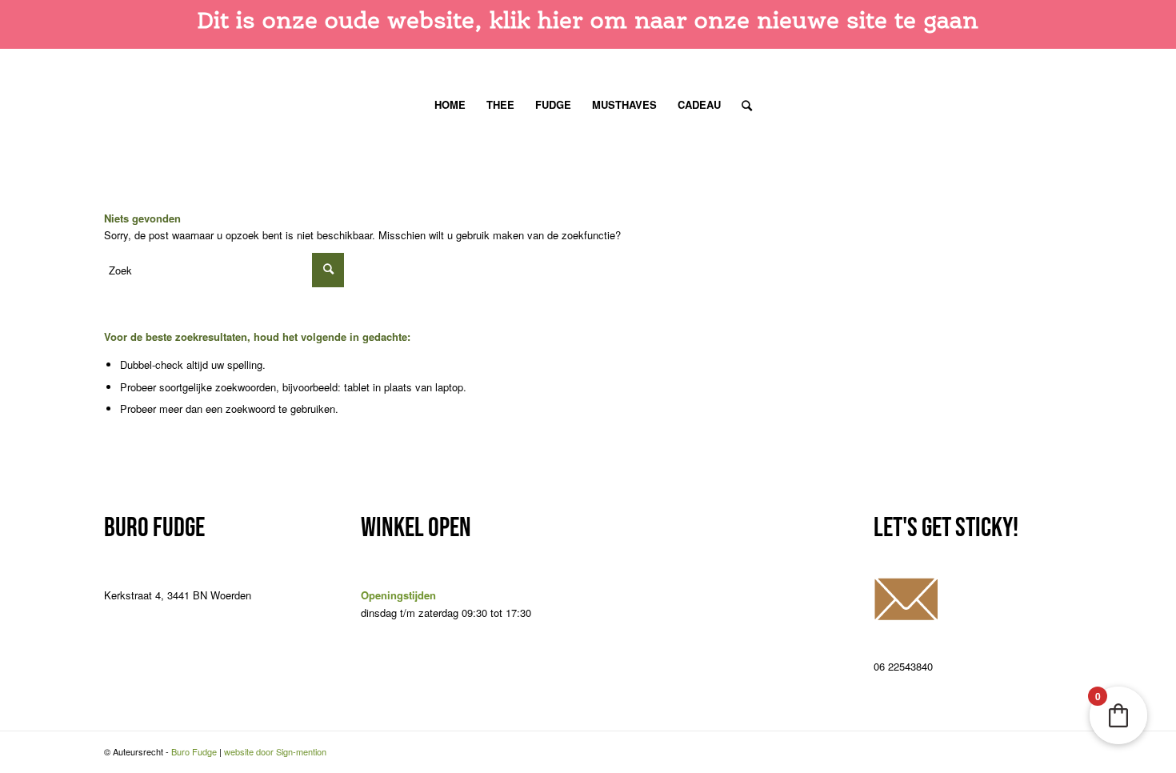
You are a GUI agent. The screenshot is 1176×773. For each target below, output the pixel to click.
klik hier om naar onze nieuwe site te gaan (734, 20)
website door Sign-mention (275, 751)
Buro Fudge (194, 751)
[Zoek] (741, 105)
